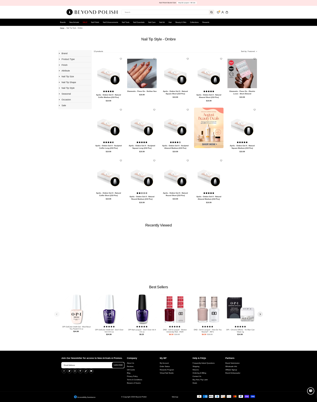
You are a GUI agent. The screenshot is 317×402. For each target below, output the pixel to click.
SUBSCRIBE (118, 365)
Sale (85, 22)
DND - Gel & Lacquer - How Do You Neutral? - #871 (208, 331)
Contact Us (197, 376)
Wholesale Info (231, 366)
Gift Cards (131, 370)
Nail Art (162, 22)
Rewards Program (167, 370)
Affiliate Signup (231, 370)
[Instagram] (75, 371)
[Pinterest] (80, 371)
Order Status (165, 366)
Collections (194, 22)
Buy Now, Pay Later (200, 380)
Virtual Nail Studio (167, 373)
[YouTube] (91, 371)
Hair (170, 22)
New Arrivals (74, 22)
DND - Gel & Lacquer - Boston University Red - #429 (175, 331)
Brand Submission (232, 363)
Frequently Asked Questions (204, 363)
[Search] (211, 12)
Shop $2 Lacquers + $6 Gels (167, 2)
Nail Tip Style (68, 88)
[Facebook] (64, 371)
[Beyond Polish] (93, 12)
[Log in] (223, 12)
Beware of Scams (134, 383)
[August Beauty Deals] (209, 128)
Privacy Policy (132, 376)
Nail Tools (125, 22)
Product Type (68, 59)
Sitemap (175, 397)
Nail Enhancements (110, 22)
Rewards (205, 22)
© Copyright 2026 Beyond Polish (134, 397)
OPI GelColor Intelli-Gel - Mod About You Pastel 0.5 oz (76, 328)
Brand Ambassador (232, 373)
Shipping (196, 366)
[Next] (260, 314)
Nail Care (152, 22)
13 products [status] (98, 51)
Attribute (66, 70)
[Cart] (227, 12)
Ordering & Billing (199, 373)
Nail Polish (95, 22)
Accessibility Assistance (86, 397)
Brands (63, 22)
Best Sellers (158, 287)
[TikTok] (86, 371)
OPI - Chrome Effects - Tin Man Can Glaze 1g (240, 331)
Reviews (130, 366)
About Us (130, 363)
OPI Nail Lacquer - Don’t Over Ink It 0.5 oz (142, 331)
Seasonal (66, 94)
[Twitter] (69, 371)
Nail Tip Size (68, 76)
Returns (196, 370)
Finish (64, 65)
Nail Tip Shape (69, 82)
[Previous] (57, 314)
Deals (195, 383)
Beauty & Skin (180, 22)
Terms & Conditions (134, 380)
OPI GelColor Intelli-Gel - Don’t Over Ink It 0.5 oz (109, 331)
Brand (64, 53)
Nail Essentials (139, 22)
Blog (128, 373)
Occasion (66, 99)
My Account (164, 363)
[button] (249, 51)
